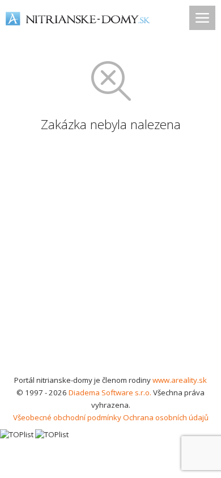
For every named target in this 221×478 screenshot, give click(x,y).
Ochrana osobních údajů (166, 417)
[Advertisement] (110, 257)
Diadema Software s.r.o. (110, 392)
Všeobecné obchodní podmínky (67, 417)
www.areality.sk (179, 380)
